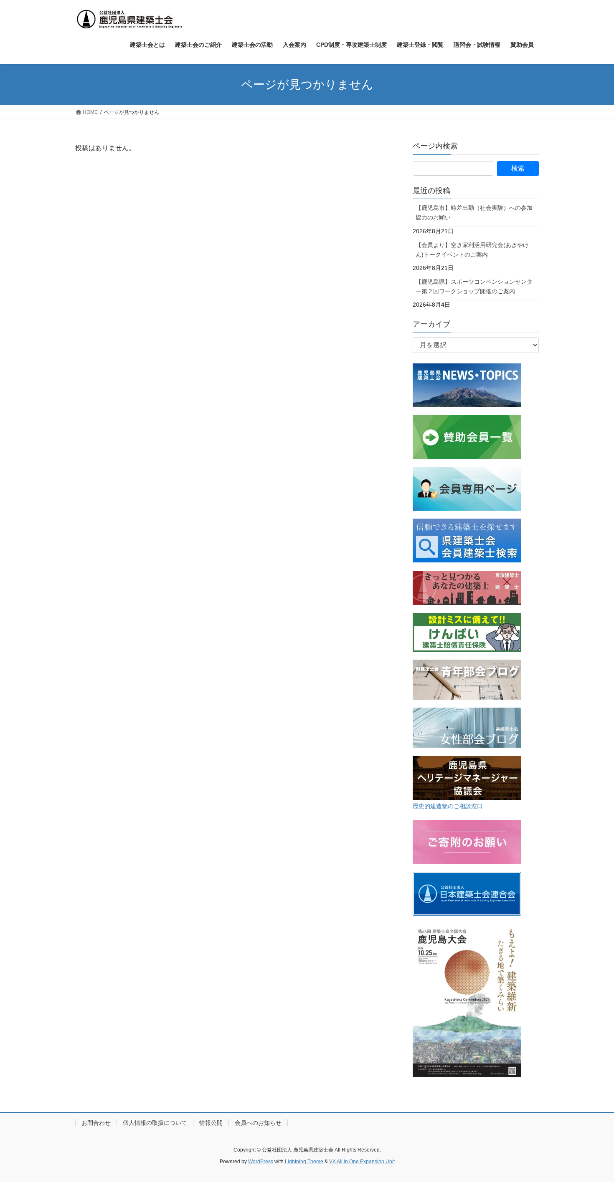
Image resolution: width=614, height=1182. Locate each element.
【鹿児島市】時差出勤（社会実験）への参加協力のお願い (474, 212)
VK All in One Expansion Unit (362, 1161)
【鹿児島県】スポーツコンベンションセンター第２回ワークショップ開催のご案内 (474, 286)
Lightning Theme (304, 1161)
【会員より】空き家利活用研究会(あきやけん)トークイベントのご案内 (472, 250)
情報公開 (211, 1122)
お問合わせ (96, 1122)
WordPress (260, 1161)
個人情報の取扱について (155, 1122)
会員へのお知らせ (258, 1122)
